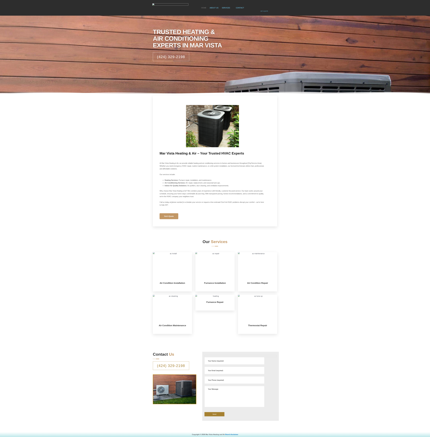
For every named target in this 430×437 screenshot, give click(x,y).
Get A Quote (169, 216)
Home (203, 8)
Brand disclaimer (231, 434)
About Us (214, 8)
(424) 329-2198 (171, 57)
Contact (240, 8)
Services (226, 8)
